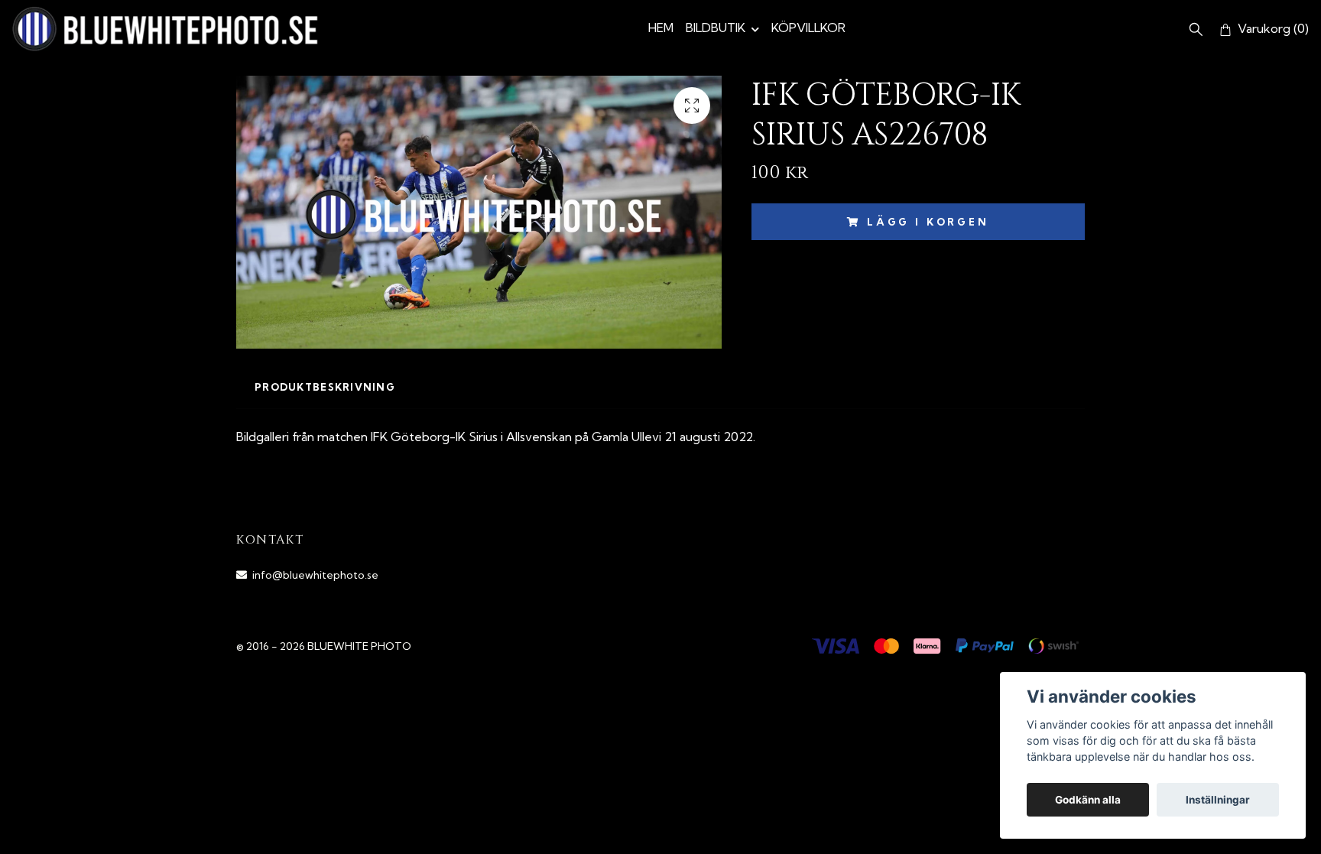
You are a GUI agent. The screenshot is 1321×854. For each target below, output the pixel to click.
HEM (660, 27)
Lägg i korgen (928, 222)
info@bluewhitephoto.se (315, 575)
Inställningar (1218, 800)
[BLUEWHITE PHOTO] (165, 28)
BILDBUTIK (715, 27)
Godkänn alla (1088, 800)
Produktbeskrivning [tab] (325, 387)
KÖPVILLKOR (808, 27)
